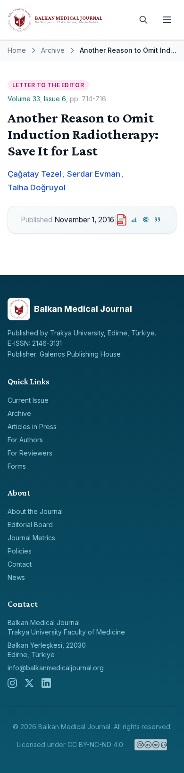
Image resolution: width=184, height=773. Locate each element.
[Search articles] (143, 19)
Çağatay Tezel (34, 174)
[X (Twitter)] (29, 683)
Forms (17, 466)
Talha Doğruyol (37, 187)
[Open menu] (167, 19)
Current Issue (28, 400)
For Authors (25, 440)
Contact (20, 564)
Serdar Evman (93, 174)
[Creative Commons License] (150, 744)
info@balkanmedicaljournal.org (56, 668)
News (16, 577)
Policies (20, 551)
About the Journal (35, 511)
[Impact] (134, 220)
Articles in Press (32, 427)
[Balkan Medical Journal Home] (68, 20)
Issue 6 (55, 99)
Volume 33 (24, 99)
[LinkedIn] (46, 683)
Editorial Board (30, 525)
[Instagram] (12, 683)
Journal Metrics (31, 538)
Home (17, 50)
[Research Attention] (146, 220)
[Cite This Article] (157, 220)
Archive (53, 50)
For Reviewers (30, 453)
